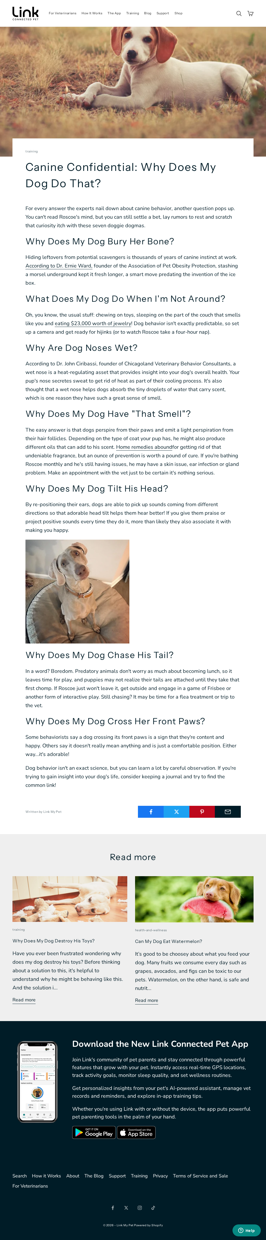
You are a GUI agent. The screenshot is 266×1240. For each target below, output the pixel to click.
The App (114, 13)
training (31, 151)
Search (19, 1176)
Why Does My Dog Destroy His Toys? (53, 940)
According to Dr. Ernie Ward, (58, 265)
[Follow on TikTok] (153, 1207)
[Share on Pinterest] (202, 811)
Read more (24, 1000)
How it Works (46, 1176)
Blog (147, 13)
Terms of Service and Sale (200, 1176)
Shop (178, 13)
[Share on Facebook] (151, 811)
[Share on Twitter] (176, 811)
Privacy (160, 1176)
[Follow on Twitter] (126, 1207)
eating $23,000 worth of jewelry (93, 323)
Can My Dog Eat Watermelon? (168, 941)
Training (132, 13)
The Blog (94, 1176)
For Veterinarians (62, 13)
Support (163, 13)
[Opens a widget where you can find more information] (246, 1230)
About (72, 1176)
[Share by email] (228, 811)
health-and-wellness (151, 930)
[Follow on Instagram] (139, 1207)
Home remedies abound (144, 447)
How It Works (92, 13)
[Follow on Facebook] (112, 1207)
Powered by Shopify (148, 1225)
